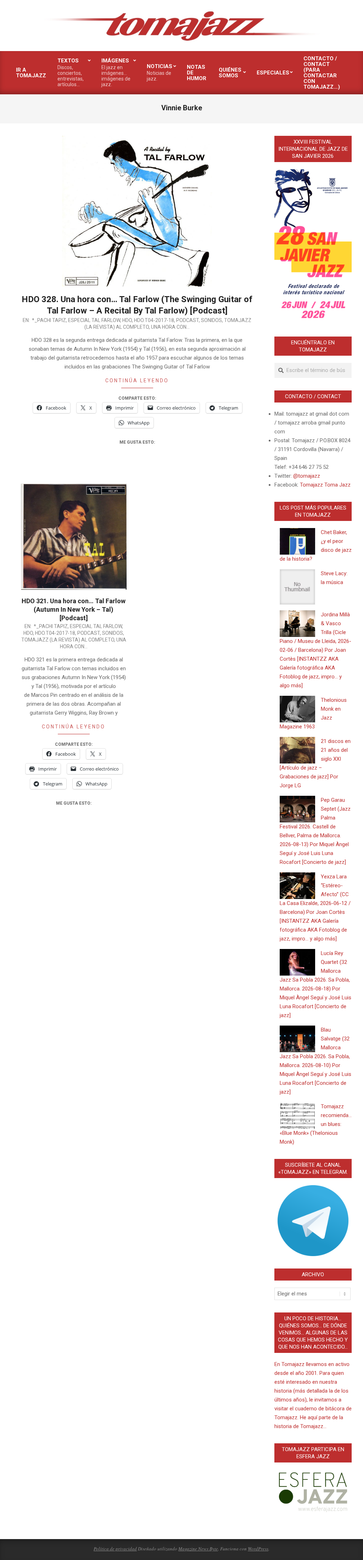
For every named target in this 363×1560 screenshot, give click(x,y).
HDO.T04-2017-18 (154, 320)
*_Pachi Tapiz (49, 320)
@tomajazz (306, 476)
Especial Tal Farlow (94, 320)
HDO (127, 320)
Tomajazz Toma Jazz (325, 485)
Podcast (187, 320)
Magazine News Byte (198, 1548)
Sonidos (211, 320)
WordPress (258, 1548)
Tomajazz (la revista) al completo (67, 640)
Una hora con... (170, 327)
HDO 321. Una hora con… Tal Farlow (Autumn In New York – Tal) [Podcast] (73, 609)
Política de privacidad (115, 1548)
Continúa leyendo (137, 380)
